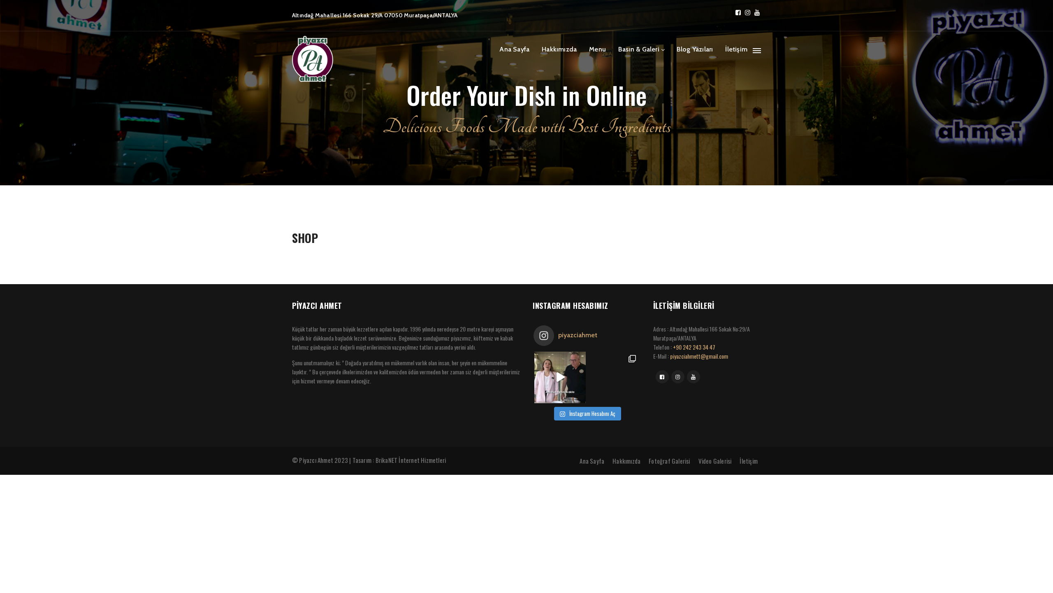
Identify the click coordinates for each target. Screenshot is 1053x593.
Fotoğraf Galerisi (669, 460)
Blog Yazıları (695, 49)
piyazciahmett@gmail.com (699, 356)
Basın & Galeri (638, 49)
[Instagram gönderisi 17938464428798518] (560, 377)
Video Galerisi (715, 460)
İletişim (736, 49)
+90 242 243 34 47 (694, 347)
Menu (597, 49)
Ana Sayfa (514, 49)
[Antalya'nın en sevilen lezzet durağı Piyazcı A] (613, 377)
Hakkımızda (559, 49)
